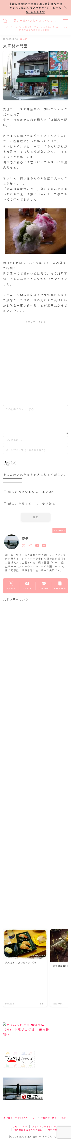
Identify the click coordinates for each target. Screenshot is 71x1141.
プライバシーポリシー (44, 1126)
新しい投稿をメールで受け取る (31, 503)
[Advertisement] (35, 362)
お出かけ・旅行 (49, 1117)
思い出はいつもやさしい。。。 (35, 21)
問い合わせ (54, 1129)
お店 (25, 39)
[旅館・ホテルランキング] (35, 1089)
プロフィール (20, 1126)
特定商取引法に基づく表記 (28, 1129)
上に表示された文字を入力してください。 (35, 474)
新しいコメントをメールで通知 (31, 492)
